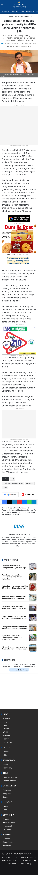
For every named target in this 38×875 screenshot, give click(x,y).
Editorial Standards (18, 857)
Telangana (14, 11)
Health (5, 806)
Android (11, 514)
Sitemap (28, 864)
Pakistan (6, 735)
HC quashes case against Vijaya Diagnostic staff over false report (14, 648)
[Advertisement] (19, 125)
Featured (6, 719)
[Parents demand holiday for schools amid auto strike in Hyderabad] (32, 576)
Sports (5, 797)
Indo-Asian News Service (10, 43)
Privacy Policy (30, 860)
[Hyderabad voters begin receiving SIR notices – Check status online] (32, 587)
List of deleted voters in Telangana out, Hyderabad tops (14, 567)
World (5, 732)
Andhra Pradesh (9, 823)
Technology (7, 768)
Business (6, 839)
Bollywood (7, 790)
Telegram (5, 510)
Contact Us (31, 857)
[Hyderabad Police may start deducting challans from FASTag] (32, 607)
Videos (5, 755)
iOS (19, 514)
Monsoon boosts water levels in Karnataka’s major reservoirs (14, 597)
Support (21, 860)
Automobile (7, 845)
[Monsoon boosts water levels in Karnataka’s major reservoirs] (32, 597)
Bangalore (28, 16)
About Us (6, 857)
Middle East (30, 11)
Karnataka (29, 483)
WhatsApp (23, 508)
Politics (6, 729)
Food (5, 810)
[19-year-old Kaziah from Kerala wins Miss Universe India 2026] (32, 617)
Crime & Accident (10, 781)
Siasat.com (12, 16)
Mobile (5, 764)
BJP (12, 479)
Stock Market (8, 842)
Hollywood (7, 794)
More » (19, 546)
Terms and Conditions (15, 864)
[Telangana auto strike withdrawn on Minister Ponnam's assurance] (32, 627)
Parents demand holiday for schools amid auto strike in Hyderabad (12, 577)
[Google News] (10, 494)
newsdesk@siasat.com (19, 670)
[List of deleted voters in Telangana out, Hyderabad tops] (32, 566)
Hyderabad (5, 11)
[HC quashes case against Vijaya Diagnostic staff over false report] (32, 648)
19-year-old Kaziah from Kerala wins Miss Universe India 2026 (14, 617)
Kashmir (6, 739)
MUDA (5, 487)
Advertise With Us (9, 860)
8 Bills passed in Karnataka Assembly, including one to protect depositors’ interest (18, 260)
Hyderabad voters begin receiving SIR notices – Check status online (15, 587)
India (22, 11)
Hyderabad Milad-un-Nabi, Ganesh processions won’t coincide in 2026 (12, 638)
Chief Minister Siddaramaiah (13, 483)
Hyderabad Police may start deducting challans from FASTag (14, 607)
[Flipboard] (28, 494)
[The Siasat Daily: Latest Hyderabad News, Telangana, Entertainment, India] (19, 4)
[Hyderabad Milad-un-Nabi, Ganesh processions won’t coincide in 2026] (32, 637)
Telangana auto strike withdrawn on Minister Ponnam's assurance (14, 628)
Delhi (5, 725)
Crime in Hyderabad (11, 777)
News (20, 16)
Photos (6, 752)
